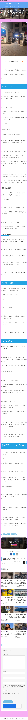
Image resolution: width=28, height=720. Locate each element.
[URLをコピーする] (17, 554)
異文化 (7, 15)
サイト (4, 681)
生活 (3, 15)
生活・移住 (12, 15)
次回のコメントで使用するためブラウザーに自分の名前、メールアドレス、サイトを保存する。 (14, 686)
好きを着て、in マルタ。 (14, 3)
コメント (5, 654)
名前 (4, 671)
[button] (11, 554)
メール (5, 676)
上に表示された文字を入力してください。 (12, 693)
